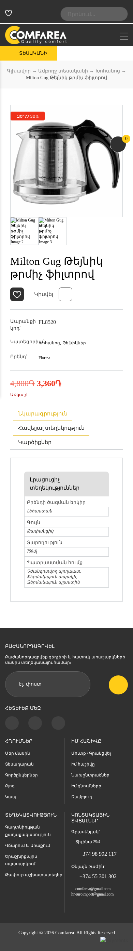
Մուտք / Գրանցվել (91, 753)
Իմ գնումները (86, 786)
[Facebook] (12, 723)
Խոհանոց (107, 70)
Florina (44, 358)
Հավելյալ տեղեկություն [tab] (51, 428)
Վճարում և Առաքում (27, 845)
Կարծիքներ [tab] (34, 442)
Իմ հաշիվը (83, 764)
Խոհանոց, (50, 343)
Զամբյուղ (81, 796)
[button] (17, 294)
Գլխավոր (19, 70)
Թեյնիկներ (74, 343)
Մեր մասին (17, 753)
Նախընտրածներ (90, 775)
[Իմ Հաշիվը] (20, 14)
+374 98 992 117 (98, 854)
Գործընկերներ (21, 775)
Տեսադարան (19, 764)
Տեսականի (33, 53)
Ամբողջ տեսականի (63, 70)
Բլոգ (10, 786)
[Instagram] (35, 723)
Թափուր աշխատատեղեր (33, 874)
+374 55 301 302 (98, 876)
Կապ (10, 796)
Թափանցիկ (40, 531)
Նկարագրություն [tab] (43, 413)
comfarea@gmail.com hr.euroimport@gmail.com (92, 891)
